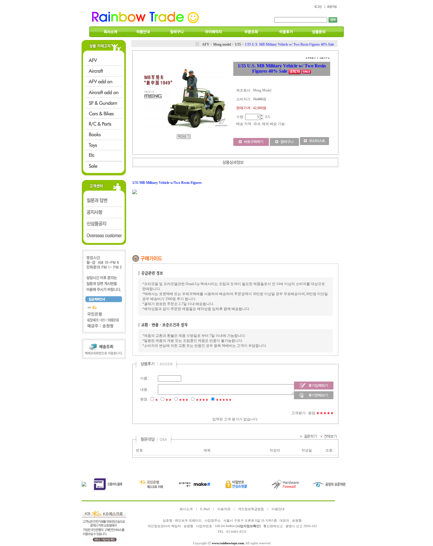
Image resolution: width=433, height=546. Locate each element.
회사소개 (186, 509)
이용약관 (223, 509)
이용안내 (278, 509)
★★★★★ (224, 400)
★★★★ (202, 400)
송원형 (188, 526)
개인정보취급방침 (251, 509)
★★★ (184, 400)
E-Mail (205, 509)
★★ (168, 400)
